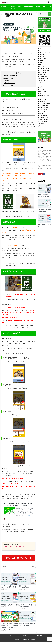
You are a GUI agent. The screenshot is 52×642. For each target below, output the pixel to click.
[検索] (49, 14)
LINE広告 (42, 60)
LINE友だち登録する (44, 30)
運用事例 (38, 6)
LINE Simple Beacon (44, 52)
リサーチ (41, 113)
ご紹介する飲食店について (10, 76)
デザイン (42, 101)
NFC (40, 64)
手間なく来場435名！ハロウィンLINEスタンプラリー (44, 210)
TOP (11, 635)
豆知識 (13, 9)
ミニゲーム (42, 111)
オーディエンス (43, 76)
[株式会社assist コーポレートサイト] (5, 2)
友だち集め (42, 123)
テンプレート (42, 99)
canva (41, 50)
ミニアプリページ (43, 109)
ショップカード (43, 86)
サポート (41, 84)
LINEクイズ (42, 56)
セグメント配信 (43, 91)
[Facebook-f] (44, 174)
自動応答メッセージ (44, 127)
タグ (40, 93)
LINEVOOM (42, 54)
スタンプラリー (43, 88)
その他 (39, 9)
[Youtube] (41, 174)
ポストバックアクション (45, 107)
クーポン (16, 19)
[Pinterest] (39, 174)
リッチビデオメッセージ (45, 115)
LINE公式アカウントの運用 (8, 6)
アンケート (11, 19)
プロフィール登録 (43, 105)
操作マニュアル (47, 6)
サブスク (41, 82)
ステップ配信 (42, 90)
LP (40, 62)
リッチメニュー (43, 119)
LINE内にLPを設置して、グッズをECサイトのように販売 (44, 195)
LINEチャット (42, 58)
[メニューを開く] (48, 2)
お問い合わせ (39, 635)
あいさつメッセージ (44, 70)
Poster (41, 66)
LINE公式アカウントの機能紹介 (25, 6)
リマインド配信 (43, 121)
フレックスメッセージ (44, 103)
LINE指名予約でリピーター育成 (10, 605)
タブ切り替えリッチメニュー (45, 96)
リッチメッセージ (44, 117)
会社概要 (24, 635)
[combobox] (43, 14)
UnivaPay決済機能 (44, 68)
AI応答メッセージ (43, 49)
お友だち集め (42, 72)
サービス (16, 635)
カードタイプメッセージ (45, 78)
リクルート (31, 635)
